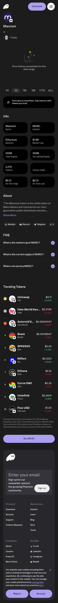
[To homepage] (10, 457)
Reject (17, 593)
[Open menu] (51, 6)
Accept (41, 593)
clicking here (38, 582)
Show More (9, 215)
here (41, 585)
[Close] (50, 570)
